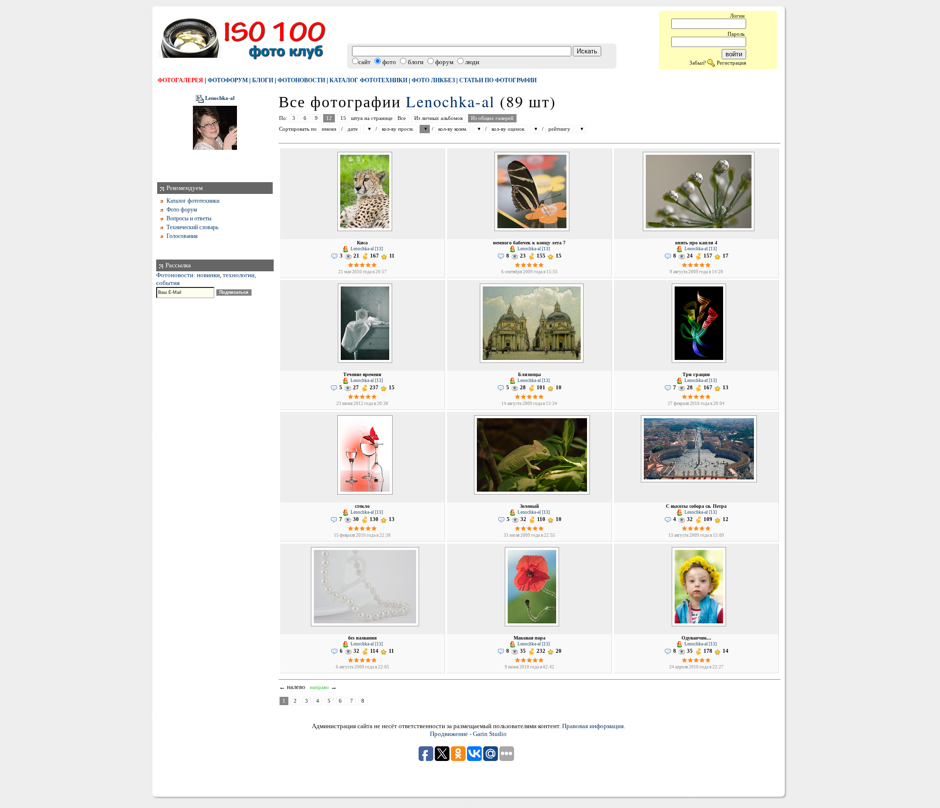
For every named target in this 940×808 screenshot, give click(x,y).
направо (319, 687)
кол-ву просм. (398, 129)
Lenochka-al (220, 98)
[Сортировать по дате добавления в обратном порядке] (368, 129)
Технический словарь (192, 227)
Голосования (182, 236)
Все (402, 118)
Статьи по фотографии (498, 80)
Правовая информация (593, 726)
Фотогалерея (180, 80)
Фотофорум (228, 80)
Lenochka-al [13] (366, 248)
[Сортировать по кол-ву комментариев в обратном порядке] (478, 129)
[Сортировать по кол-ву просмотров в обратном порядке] (425, 129)
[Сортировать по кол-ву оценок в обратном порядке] (535, 129)
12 (329, 118)
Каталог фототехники (368, 80)
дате (353, 129)
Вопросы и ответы (189, 218)
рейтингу (559, 129)
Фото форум (181, 209)
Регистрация (731, 63)
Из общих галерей (492, 118)
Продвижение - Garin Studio (468, 733)
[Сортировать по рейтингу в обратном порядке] (581, 129)
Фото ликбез (433, 80)
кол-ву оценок (508, 129)
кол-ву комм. (453, 129)
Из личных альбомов (438, 118)
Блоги (262, 80)
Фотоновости (301, 80)
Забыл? (697, 63)
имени (329, 129)
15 (343, 118)
